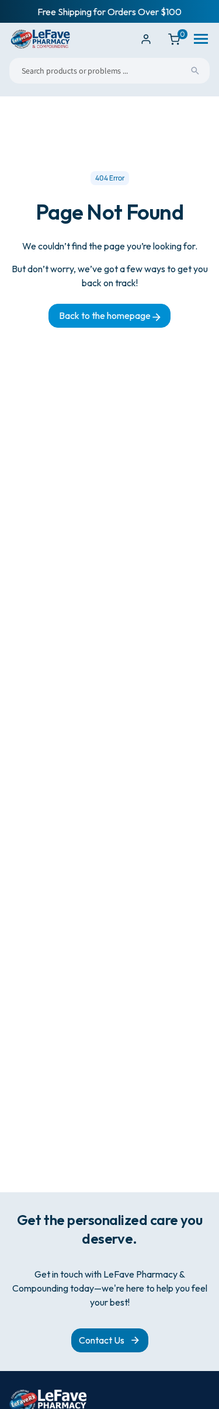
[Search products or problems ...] (195, 70)
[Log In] (146, 39)
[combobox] (109, 71)
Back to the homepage (105, 315)
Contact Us (101, 1340)
